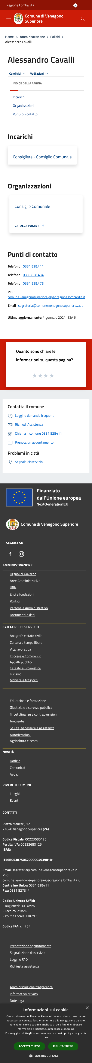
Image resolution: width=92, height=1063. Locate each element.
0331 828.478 (33, 283)
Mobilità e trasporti (24, 680)
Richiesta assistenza (24, 966)
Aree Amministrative (25, 580)
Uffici (13, 587)
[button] (46, 1056)
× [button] (87, 1008)
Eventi (14, 800)
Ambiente (17, 721)
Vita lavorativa (20, 649)
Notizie (15, 760)
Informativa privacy (24, 993)
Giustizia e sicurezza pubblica (31, 707)
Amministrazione (32, 36)
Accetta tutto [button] (29, 1046)
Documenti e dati (22, 614)
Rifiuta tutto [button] (63, 1046)
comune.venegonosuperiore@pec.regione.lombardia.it (46, 296)
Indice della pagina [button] (27, 83)
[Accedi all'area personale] (75, 5)
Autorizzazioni (20, 734)
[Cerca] (83, 18)
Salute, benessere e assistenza (32, 727)
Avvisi (14, 774)
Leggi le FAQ (19, 959)
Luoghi (15, 793)
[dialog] (46, 1033)
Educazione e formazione (28, 700)
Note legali (17, 1000)
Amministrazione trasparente (31, 986)
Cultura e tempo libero (26, 642)
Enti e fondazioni (22, 594)
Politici (55, 36)
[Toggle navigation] (8, 18)
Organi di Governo (23, 573)
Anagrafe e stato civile (26, 635)
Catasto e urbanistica (25, 668)
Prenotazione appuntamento (30, 945)
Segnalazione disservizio (27, 952)
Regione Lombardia (20, 5)
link (46, 1037)
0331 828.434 (33, 274)
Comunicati (18, 767)
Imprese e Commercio (25, 656)
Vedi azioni (37, 73)
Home (9, 36)
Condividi (15, 73)
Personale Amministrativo (29, 607)
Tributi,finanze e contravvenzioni (34, 714)
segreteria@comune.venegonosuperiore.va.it (50, 305)
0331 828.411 (33, 266)
